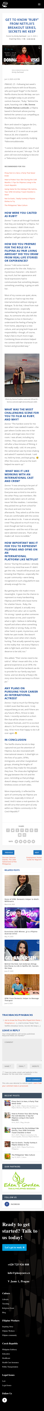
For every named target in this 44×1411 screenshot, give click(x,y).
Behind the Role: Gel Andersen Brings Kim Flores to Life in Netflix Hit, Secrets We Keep (22, 966)
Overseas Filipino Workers (30, 1137)
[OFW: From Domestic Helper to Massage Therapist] (22, 984)
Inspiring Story (15, 39)
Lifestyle (27, 1122)
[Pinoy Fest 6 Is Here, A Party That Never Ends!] (7, 1103)
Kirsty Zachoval (20, 36)
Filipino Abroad (26, 1106)
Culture (24, 1157)
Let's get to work (13, 1247)
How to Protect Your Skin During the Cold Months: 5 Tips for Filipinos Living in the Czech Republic (21, 182)
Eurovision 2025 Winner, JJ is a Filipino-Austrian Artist (21, 932)
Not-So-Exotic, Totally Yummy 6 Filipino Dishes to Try (24, 1144)
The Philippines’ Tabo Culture (16, 205)
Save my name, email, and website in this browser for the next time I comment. (19, 1073)
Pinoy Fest (26, 1108)
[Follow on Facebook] (4, 1400)
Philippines (15, 1149)
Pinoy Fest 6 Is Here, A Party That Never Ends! (25, 1102)
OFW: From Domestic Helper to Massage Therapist (22, 999)
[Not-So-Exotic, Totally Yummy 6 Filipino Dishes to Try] (7, 1144)
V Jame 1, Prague (18, 1281)
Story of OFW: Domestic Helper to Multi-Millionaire (22, 900)
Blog (22, 1122)
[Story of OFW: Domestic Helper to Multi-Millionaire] (22, 885)
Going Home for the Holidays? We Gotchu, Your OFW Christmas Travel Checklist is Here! (21, 192)
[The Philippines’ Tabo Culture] (7, 1156)
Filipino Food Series (28, 1147)
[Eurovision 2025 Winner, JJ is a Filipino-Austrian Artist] (22, 917)
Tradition (33, 1108)
